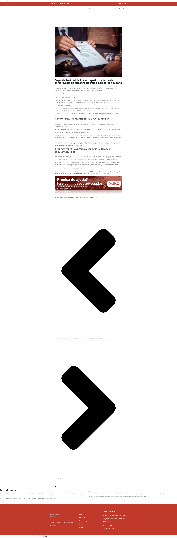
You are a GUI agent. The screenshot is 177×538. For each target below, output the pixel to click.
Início (85, 9)
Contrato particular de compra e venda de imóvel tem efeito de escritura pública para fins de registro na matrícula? (126, 494)
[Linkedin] (125, 3)
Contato (122, 9)
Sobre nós (92, 9)
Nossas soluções (105, 9)
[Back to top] (55, 486)
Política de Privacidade (38, 535)
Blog (115, 9)
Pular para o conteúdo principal (7, 0)
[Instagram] (122, 3)
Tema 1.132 (108, 108)
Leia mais (2, 501)
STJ (59, 97)
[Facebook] (120, 3)
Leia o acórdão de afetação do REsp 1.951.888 (68, 169)
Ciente (45, 536)
